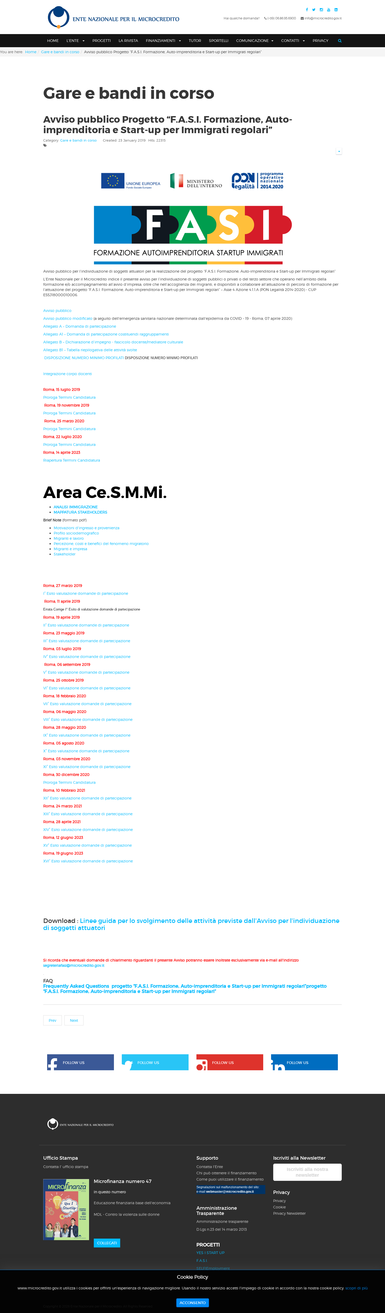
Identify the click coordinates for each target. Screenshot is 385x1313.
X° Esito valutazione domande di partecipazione (86, 751)
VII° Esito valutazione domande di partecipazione (87, 703)
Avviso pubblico (57, 310)
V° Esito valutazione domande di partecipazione (86, 672)
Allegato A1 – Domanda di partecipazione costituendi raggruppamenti (106, 334)
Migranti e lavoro (69, 538)
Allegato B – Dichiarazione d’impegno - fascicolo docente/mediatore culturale (113, 342)
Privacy (320, 40)
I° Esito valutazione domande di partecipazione (85, 593)
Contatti (290, 40)
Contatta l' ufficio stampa (65, 1166)
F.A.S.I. (202, 1260)
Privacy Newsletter (289, 1213)
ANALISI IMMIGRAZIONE (76, 507)
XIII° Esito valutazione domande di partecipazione (88, 814)
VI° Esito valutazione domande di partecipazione (86, 688)
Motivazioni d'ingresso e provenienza (86, 528)
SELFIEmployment (213, 1268)
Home (53, 40)
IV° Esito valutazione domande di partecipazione (86, 656)
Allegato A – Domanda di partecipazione (79, 326)
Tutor (195, 40)
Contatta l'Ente (209, 1166)
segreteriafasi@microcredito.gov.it (73, 965)
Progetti (101, 40)
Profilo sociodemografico (77, 533)
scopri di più (356, 1288)
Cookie (279, 1207)
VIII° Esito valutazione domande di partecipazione (88, 719)
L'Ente (73, 40)
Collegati (107, 1243)
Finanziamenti (161, 40)
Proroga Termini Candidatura (69, 397)
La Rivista (128, 40)
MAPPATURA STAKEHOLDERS (80, 512)
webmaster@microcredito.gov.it (230, 1191)
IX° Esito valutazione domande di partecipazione (86, 735)
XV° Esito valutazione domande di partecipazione (87, 845)
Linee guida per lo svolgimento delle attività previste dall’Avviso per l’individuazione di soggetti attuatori (191, 924)
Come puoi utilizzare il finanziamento (230, 1179)
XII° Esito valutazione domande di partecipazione (87, 798)
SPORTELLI (218, 40)
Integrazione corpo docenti (67, 373)
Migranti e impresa (70, 549)
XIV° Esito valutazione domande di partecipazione (88, 829)
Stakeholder (64, 554)
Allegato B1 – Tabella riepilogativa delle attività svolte (90, 350)
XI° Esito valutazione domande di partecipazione (86, 766)
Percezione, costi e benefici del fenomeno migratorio (101, 543)
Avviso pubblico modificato (68, 318)
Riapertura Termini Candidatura (71, 460)
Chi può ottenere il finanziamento (226, 1173)
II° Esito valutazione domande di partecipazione (86, 625)
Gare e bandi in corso (60, 52)
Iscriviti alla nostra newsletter (307, 1172)
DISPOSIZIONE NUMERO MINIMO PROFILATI (120, 357)
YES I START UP (210, 1252)
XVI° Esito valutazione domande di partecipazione (88, 861)
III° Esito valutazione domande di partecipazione (86, 641)
